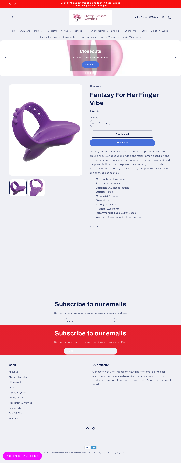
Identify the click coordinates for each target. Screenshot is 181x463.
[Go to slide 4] (93, 73)
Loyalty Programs (18, 392)
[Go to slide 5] (95, 73)
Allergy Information (18, 377)
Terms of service (130, 453)
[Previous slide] (5, 58)
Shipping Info (15, 382)
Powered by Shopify (82, 453)
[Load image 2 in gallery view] (36, 187)
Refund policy (99, 453)
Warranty (13, 418)
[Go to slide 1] (85, 73)
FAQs (11, 387)
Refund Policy (16, 408)
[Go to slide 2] (88, 73)
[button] (12, 17)
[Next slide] (176, 58)
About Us (13, 372)
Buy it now (122, 142)
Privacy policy (114, 453)
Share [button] (96, 226)
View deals (90, 65)
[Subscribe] (114, 321)
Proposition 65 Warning (20, 403)
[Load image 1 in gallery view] (18, 187)
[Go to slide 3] (90, 73)
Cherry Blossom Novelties (62, 453)
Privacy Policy (16, 398)
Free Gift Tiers (16, 413)
